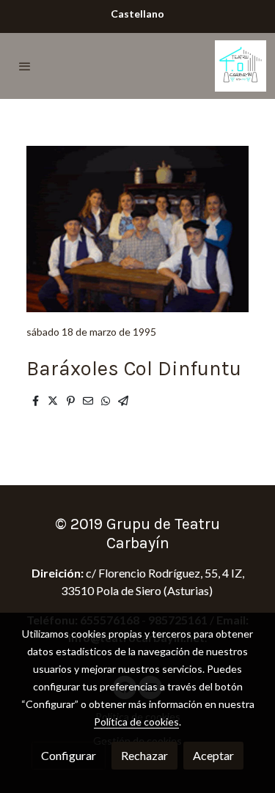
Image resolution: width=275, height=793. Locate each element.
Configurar (68, 755)
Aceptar (213, 755)
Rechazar (144, 755)
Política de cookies (136, 721)
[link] (240, 66)
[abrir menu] (25, 66)
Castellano (137, 13)
